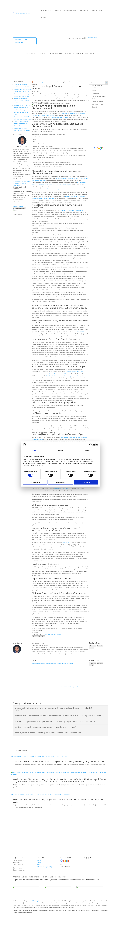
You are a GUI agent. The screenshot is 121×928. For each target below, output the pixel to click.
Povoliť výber (60, 482)
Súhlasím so (47, 634)
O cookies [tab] (87, 450)
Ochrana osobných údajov (45, 867)
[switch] (50, 475)
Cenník (39, 862)
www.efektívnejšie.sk (34, 901)
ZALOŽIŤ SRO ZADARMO (21, 41)
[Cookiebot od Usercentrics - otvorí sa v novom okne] (90, 444)
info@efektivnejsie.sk (77, 687)
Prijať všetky (86, 482)
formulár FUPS (67, 543)
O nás (38, 864)
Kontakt (43, 17)
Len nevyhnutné (35, 482)
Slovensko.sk (17, 185)
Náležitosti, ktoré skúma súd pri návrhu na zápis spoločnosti (21, 101)
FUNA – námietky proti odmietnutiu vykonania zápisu (63, 376)
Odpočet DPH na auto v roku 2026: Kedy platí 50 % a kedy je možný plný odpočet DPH (58, 762)
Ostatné (92, 10)
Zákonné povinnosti (69, 10)
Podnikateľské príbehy (99, 96)
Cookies (94, 88)
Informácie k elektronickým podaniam (55, 189)
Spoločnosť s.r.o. (45, 10)
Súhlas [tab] (34, 450)
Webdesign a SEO (97, 104)
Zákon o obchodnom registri (22, 181)
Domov (36, 82)
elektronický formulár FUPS (59, 117)
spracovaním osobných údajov (51, 634)
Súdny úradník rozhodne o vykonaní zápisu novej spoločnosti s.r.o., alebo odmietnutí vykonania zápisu (22, 110)
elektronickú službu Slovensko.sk (73, 210)
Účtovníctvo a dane (98, 101)
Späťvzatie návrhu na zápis (22, 126)
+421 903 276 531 (65, 687)
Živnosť (56, 10)
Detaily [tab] (60, 450)
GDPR (94, 91)
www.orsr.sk (80, 332)
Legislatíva (95, 93)
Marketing (82, 10)
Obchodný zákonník (19, 183)
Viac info (99, 126)
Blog (100, 10)
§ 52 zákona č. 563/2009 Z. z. (63, 489)
